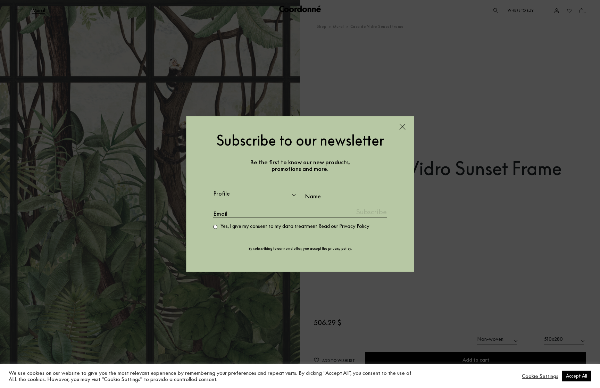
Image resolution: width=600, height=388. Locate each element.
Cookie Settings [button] (540, 376)
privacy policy (339, 248)
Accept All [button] (576, 376)
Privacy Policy (354, 226)
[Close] (402, 127)
